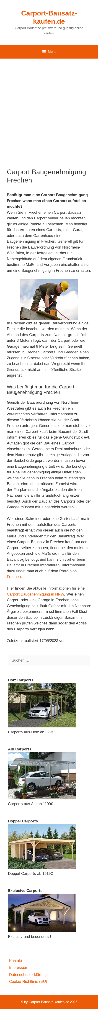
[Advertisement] (49, 110)
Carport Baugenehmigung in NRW (35, 594)
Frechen (14, 577)
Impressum (18, 967)
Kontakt (15, 961)
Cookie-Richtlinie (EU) (28, 981)
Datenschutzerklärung (27, 975)
